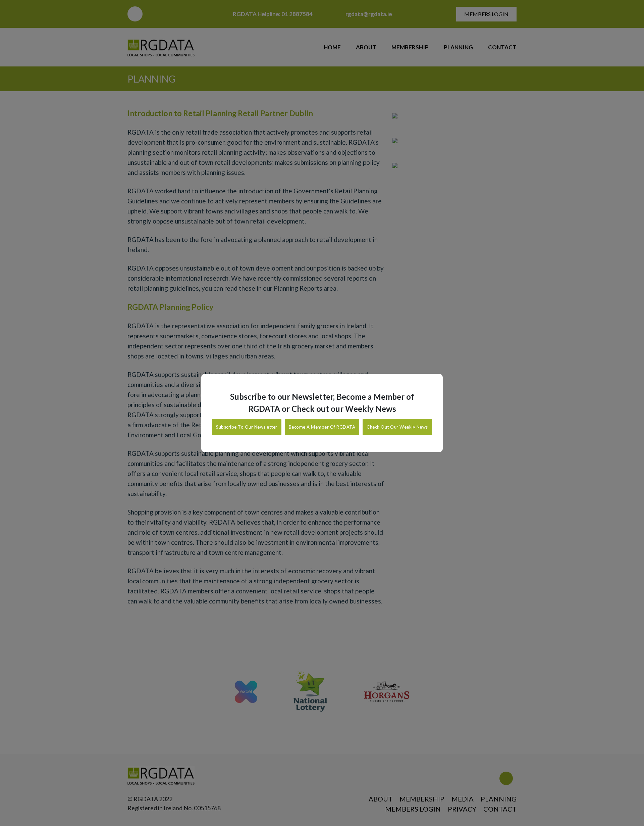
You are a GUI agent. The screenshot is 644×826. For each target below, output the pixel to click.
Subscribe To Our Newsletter (246, 427)
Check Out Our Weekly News (397, 427)
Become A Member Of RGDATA (322, 427)
